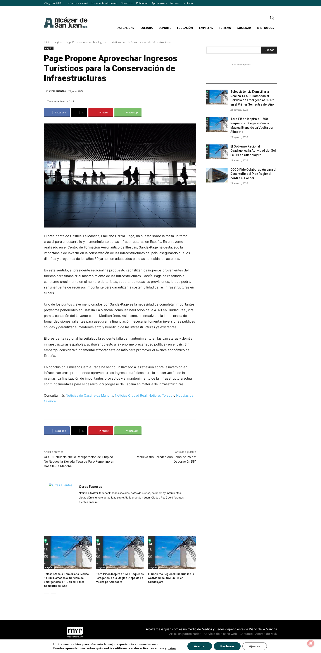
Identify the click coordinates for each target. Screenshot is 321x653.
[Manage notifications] (310, 643)
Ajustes (254, 646)
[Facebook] (262, 3)
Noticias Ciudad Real (131, 395)
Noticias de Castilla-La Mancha (89, 395)
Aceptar (199, 646)
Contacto (246, 634)
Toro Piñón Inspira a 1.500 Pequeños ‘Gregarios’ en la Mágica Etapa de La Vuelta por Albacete (120, 578)
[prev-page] (46, 596)
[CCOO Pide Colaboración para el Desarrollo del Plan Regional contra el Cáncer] (217, 175)
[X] (274, 3)
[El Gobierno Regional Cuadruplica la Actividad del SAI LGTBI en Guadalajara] (172, 552)
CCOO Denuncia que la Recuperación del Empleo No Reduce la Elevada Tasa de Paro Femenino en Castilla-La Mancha (79, 461)
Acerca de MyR (266, 634)
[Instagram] (268, 3)
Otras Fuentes (57, 90)
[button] (272, 17)
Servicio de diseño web (220, 634)
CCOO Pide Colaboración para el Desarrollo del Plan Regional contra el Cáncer (253, 174)
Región (58, 42)
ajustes (170, 648)
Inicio (47, 42)
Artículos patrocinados (185, 634)
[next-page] (53, 596)
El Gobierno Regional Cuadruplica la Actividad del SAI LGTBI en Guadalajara (171, 578)
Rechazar (227, 646)
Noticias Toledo (160, 395)
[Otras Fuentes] (61, 495)
